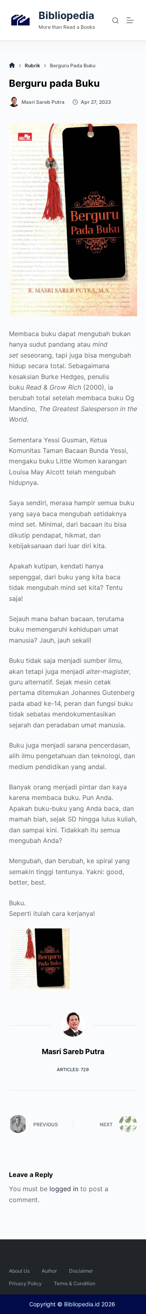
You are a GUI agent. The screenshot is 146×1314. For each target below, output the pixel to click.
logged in (63, 1189)
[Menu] (132, 20)
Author (49, 1271)
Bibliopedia (66, 15)
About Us (19, 1271)
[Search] (115, 20)
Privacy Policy (25, 1283)
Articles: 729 (73, 1069)
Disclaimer (81, 1271)
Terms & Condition (74, 1283)
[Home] (12, 65)
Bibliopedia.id (82, 1304)
